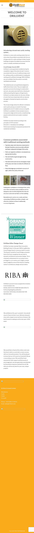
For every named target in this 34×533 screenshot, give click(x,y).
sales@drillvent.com (10, 403)
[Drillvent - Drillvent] (17, 5)
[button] (2, 5)
